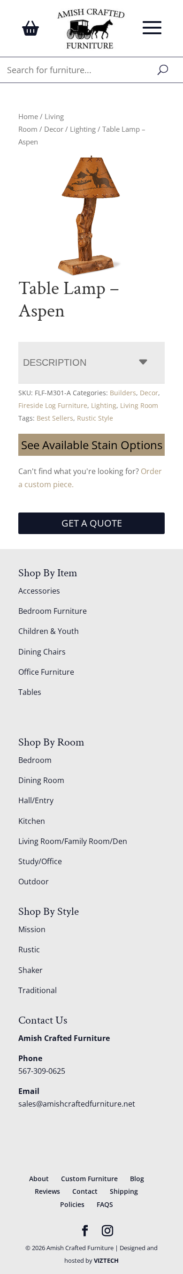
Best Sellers (55, 418)
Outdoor (33, 881)
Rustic (29, 949)
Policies (72, 1204)
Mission (32, 929)
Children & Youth (48, 631)
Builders (123, 392)
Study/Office (40, 861)
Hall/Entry (35, 800)
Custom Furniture (89, 1178)
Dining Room (41, 780)
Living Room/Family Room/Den (72, 841)
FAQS (105, 1204)
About (39, 1178)
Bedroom (35, 760)
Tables (29, 692)
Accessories (39, 591)
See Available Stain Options (91, 444)
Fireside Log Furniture (52, 405)
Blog (137, 1178)
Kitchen (31, 821)
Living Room (139, 405)
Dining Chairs (42, 652)
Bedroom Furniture (52, 611)
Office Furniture (46, 672)
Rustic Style (95, 418)
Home (28, 116)
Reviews (47, 1191)
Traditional (37, 990)
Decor (53, 129)
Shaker (30, 970)
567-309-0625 (41, 1071)
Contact (85, 1191)
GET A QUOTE (91, 523)
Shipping (124, 1191)
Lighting (83, 129)
